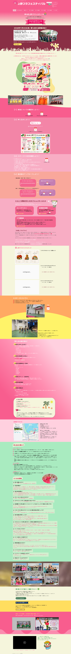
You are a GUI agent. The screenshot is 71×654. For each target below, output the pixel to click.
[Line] (49, 4)
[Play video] (24, 624)
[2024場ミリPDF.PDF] (48, 308)
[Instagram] (47, 4)
